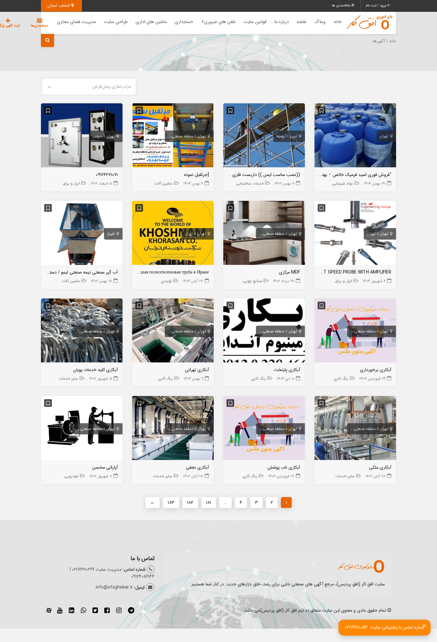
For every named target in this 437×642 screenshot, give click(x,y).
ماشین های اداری (151, 21)
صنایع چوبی (252, 281)
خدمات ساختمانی (250, 183)
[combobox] (89, 86)
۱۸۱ (208, 502)
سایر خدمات (68, 379)
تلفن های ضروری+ (218, 21)
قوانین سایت (254, 21)
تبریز (293, 136)
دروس (97, 136)
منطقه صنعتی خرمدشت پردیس (259, 234)
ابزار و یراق (71, 183)
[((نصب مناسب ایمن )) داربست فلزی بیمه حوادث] (264, 136)
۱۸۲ (190, 502)
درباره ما (281, 21)
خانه (338, 21)
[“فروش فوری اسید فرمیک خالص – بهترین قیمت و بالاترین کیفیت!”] (355, 136)
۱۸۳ (171, 502)
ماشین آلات (163, 183)
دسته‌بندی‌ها (39, 25)
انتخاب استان (59, 5)
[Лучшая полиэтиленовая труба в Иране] (173, 234)
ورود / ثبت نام (376, 5)
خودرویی (71, 476)
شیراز (111, 234)
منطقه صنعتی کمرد (178, 136)
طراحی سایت (116, 21)
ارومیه (281, 136)
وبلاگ (320, 21)
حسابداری (184, 21)
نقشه (301, 21)
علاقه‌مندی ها (342, 5)
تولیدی (166, 281)
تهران (384, 136)
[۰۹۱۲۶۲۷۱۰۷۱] (82, 136)
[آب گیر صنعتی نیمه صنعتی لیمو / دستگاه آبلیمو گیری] (82, 234)
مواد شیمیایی (342, 183)
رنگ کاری (341, 379)
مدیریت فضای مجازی (76, 21)
